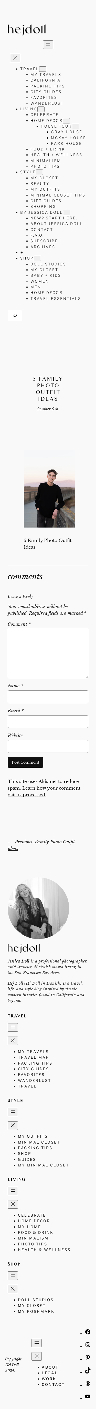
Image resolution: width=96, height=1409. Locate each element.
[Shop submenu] (37, 258)
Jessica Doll (18, 961)
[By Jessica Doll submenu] (66, 212)
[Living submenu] (41, 109)
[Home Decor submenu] (66, 120)
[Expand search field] (15, 315)
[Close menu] (15, 58)
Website (15, 735)
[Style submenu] (39, 172)
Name (15, 686)
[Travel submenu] (42, 69)
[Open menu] (48, 44)
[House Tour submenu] (75, 126)
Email (16, 711)
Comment (19, 624)
